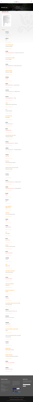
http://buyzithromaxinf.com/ (9, 143)
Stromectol (7, 212)
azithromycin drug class (9, 123)
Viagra (6, 194)
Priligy (6, 103)
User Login (10, 397)
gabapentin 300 (8, 348)
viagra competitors (8, 206)
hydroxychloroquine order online (10, 135)
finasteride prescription (9, 369)
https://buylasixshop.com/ (9, 149)
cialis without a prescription (10, 270)
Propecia (6, 78)
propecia (6, 245)
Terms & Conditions (16, 397)
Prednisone (7, 175)
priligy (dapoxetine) (8, 130)
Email (23, 383)
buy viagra (7, 33)
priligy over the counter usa (9, 290)
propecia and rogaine (8, 70)
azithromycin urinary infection (10, 362)
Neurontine (7, 156)
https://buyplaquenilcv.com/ (9, 91)
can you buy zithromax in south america (11, 329)
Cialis (6, 39)
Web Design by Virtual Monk (23, 400)
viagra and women (8, 227)
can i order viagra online (9, 44)
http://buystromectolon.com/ (9, 52)
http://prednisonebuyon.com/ (9, 181)
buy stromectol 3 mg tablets (10, 57)
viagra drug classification (9, 283)
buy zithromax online (8, 115)
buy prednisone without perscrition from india (12, 303)
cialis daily (6, 343)
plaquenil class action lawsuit (9, 317)
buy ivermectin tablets (8, 278)
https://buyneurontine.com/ (9, 188)
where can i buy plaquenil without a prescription (13, 335)
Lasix (6, 109)
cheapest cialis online (8, 354)
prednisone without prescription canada (11, 167)
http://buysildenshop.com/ (9, 85)
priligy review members (9, 252)
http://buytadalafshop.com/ (9, 65)
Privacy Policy (22, 397)
